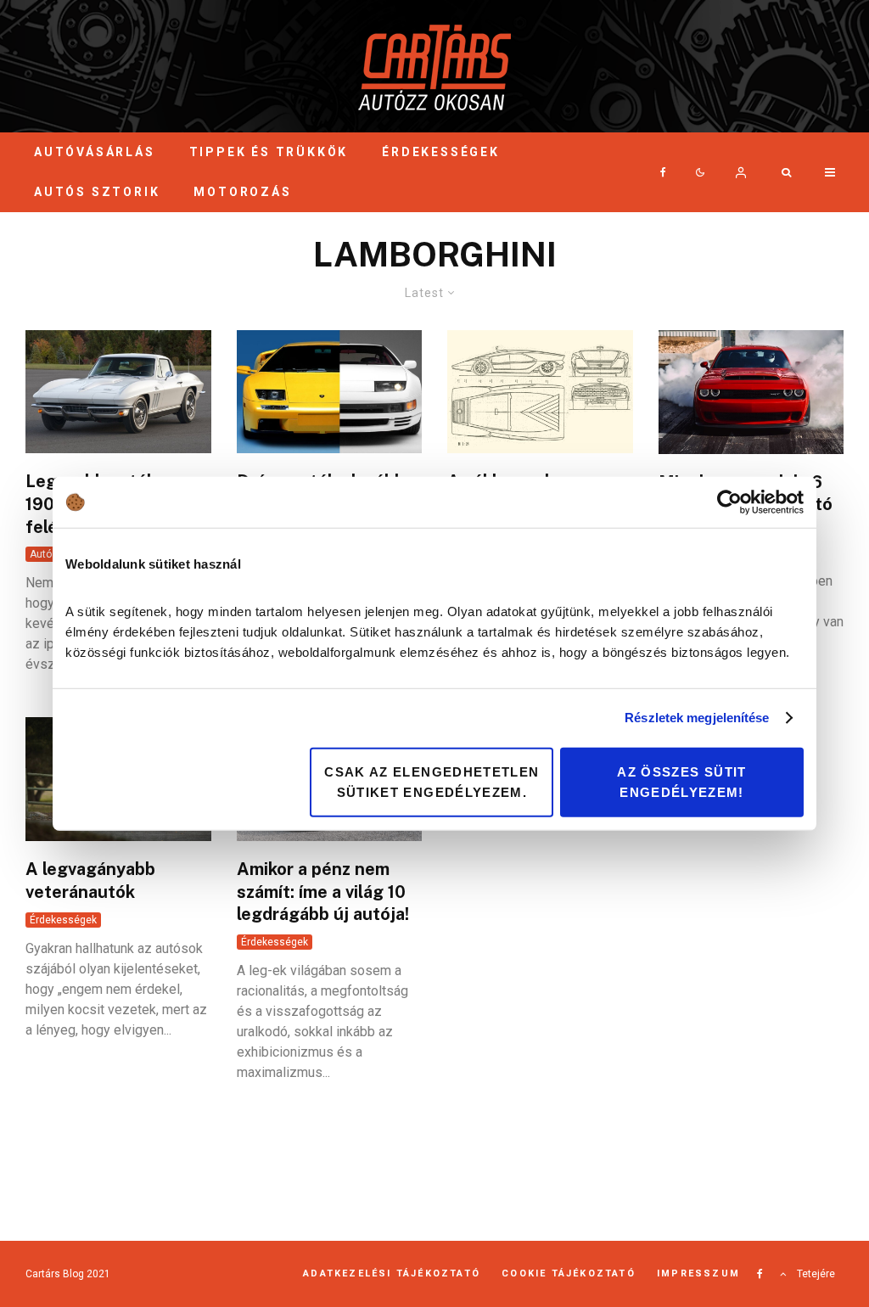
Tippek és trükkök (269, 152)
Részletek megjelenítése (697, 717)
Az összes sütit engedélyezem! (681, 781)
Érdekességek (441, 152)
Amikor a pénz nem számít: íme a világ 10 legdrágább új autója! (323, 891)
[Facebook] (663, 172)
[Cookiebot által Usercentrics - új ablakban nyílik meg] (729, 502)
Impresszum (698, 1273)
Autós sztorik (97, 192)
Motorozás (242, 192)
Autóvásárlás (94, 152)
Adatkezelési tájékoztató (391, 1273)
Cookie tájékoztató (569, 1273)
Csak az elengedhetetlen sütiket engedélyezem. (431, 781)
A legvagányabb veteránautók (90, 880)
